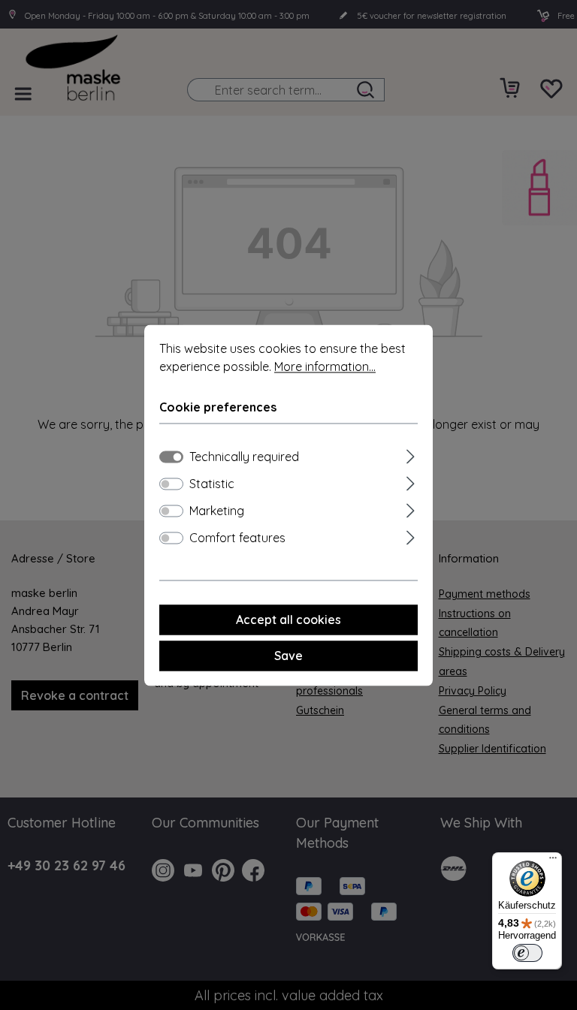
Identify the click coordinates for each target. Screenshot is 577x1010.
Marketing (216, 510)
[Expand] (410, 454)
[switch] (171, 484)
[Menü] (553, 861)
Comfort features (237, 537)
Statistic (211, 483)
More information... (325, 366)
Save (288, 655)
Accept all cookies (288, 619)
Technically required (244, 456)
